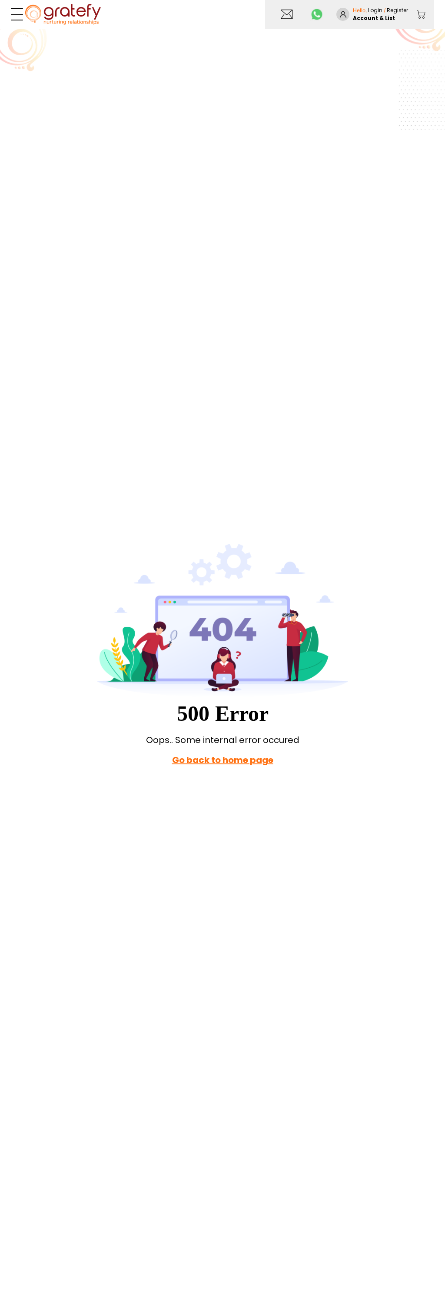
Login (376, 10)
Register (397, 10)
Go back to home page (222, 760)
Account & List (374, 18)
